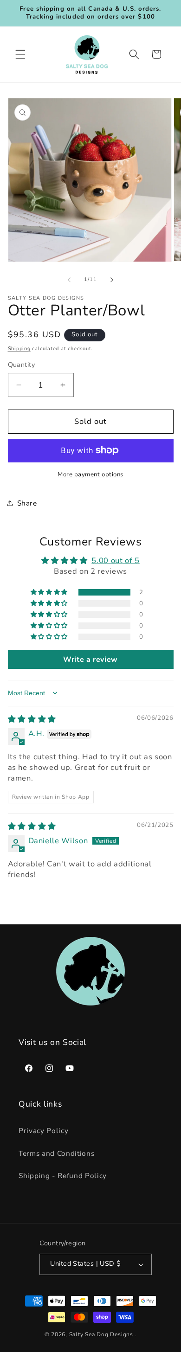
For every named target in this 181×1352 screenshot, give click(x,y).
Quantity (21, 364)
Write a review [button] (90, 659)
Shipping (19, 348)
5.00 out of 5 (115, 560)
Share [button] (27, 503)
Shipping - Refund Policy (63, 1175)
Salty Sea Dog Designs (101, 1334)
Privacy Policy (43, 1130)
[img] (32, 719)
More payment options (90, 474)
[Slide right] (112, 279)
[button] (20, 54)
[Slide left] (69, 279)
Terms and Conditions (56, 1153)
